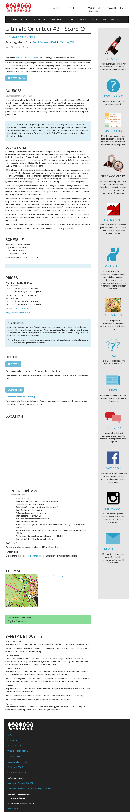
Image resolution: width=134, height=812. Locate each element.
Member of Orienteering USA (20, 783)
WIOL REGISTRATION (17, 751)
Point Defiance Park (44, 42)
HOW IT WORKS (113, 96)
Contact (73, 8)
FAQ (104, 19)
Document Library (15, 756)
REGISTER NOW (16, 78)
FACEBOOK (113, 468)
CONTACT (12, 740)
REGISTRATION (14, 745)
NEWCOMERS (56, 19)
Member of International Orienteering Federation (29, 788)
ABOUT (11, 735)
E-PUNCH (113, 58)
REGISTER (13, 364)
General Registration (117, 8)
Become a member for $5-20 (17, 308)
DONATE (114, 19)
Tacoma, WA (67, 42)
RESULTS (25, 19)
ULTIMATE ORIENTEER (20, 37)
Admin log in (12, 808)
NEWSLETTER (113, 549)
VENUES (84, 19)
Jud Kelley (23, 47)
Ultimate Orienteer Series (26, 58)
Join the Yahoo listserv (35, 556)
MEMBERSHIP (113, 219)
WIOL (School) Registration (94, 9)
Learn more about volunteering (20, 397)
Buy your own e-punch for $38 (17, 312)
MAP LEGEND (113, 130)
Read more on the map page (52, 576)
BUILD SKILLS (113, 315)
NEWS (95, 19)
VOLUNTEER (40, 19)
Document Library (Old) (17, 762)
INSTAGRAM (113, 508)
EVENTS (13, 19)
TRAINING (71, 19)
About (55, 8)
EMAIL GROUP (113, 427)
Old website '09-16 (15, 767)
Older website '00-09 (16, 772)
